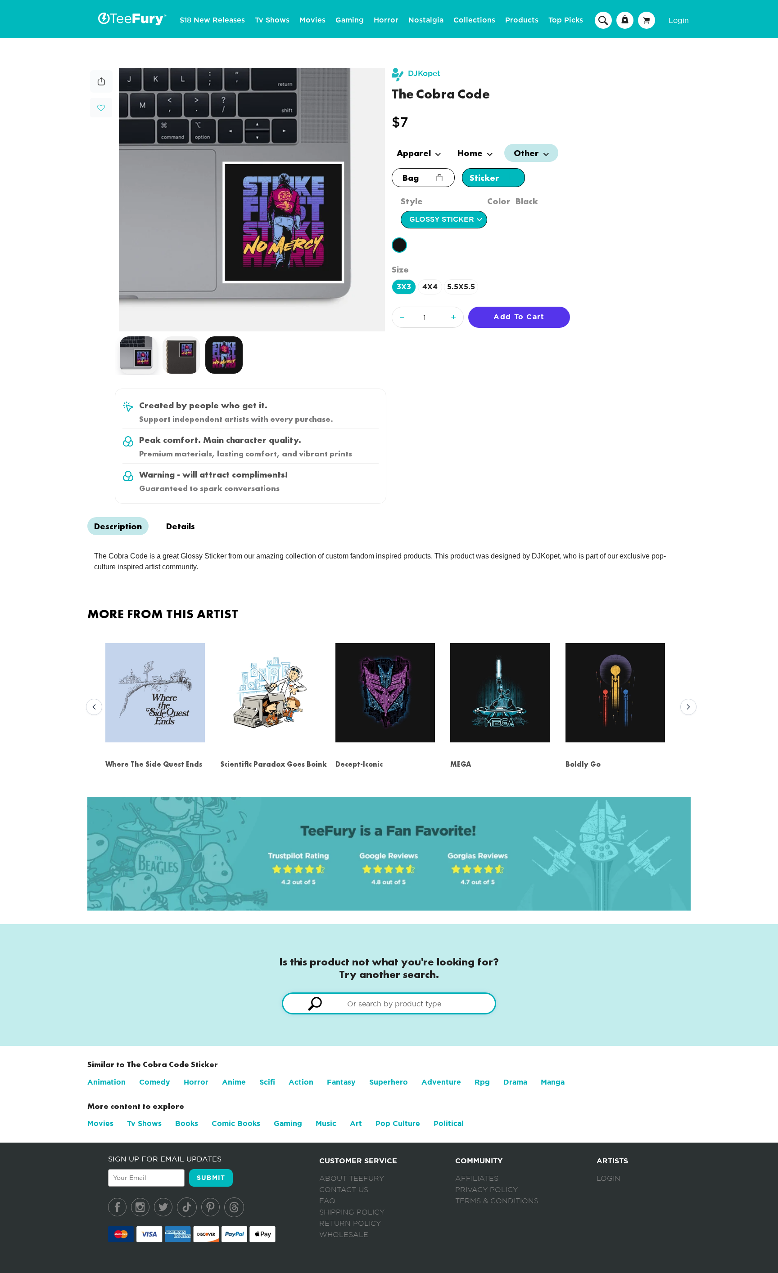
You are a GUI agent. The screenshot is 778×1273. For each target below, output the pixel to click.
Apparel (415, 153)
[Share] (101, 90)
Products (521, 20)
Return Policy (350, 1223)
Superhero (388, 1082)
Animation (106, 1082)
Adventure (441, 1082)
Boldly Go (583, 764)
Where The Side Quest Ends (153, 764)
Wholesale (343, 1234)
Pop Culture (397, 1123)
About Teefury (351, 1178)
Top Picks (565, 20)
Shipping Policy (351, 1212)
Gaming (349, 20)
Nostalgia (425, 20)
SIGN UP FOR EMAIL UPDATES (165, 1158)
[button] (101, 107)
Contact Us (343, 1189)
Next (686, 707)
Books (186, 1123)
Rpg (482, 1082)
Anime (234, 1082)
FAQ (327, 1201)
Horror (386, 20)
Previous (92, 707)
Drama (515, 1082)
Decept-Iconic (359, 764)
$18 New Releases (212, 20)
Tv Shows (272, 20)
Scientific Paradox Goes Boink (273, 764)
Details (180, 526)
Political (449, 1123)
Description (118, 526)
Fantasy (341, 1082)
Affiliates (476, 1178)
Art (356, 1123)
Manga (553, 1082)
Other (527, 153)
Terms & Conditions (496, 1201)
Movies (312, 20)
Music (326, 1123)
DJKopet (424, 73)
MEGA (460, 764)
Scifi (267, 1082)
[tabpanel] (252, 199)
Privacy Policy (486, 1189)
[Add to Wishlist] (101, 108)
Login (679, 20)
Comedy (154, 1082)
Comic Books (236, 1123)
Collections (474, 20)
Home (471, 153)
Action (301, 1082)
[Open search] (603, 19)
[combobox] (389, 1003)
